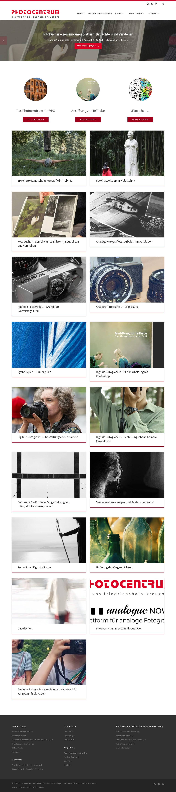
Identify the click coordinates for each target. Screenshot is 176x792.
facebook (67, 765)
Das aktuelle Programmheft (22, 732)
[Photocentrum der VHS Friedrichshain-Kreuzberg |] (35, 13)
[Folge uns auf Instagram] (156, 3)
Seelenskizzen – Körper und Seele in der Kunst (125, 502)
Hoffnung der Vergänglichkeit (114, 567)
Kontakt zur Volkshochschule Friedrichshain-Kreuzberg (32, 740)
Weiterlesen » (88, 46)
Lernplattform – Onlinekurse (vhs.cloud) (131, 740)
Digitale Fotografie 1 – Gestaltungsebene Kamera (48, 437)
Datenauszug (69, 740)
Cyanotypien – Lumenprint (34, 372)
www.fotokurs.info (123, 748)
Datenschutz (68, 732)
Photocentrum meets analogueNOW (118, 628)
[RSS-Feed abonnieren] (148, 3)
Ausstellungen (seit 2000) (125, 744)
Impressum (16, 752)
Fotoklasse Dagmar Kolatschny (115, 180)
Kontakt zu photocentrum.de (23, 744)
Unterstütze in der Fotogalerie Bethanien (27, 769)
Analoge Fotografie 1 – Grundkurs (117, 307)
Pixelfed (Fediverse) (71, 757)
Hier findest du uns (19, 736)
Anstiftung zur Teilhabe (125, 736)
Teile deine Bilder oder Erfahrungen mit (27, 765)
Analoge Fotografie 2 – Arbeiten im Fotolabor (124, 241)
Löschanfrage (69, 736)
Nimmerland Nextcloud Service (32, 787)
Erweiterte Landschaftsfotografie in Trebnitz (45, 180)
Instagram (68, 761)
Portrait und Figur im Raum (34, 567)
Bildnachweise (17, 748)
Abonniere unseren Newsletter (75, 753)
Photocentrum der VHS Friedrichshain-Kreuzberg (40, 783)
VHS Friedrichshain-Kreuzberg (127, 732)
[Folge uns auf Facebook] (152, 3)
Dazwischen (25, 628)
